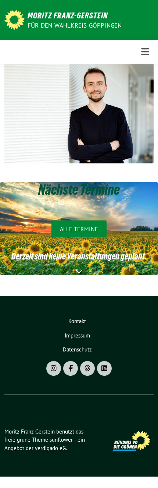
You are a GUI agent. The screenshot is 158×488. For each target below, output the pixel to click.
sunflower (61, 439)
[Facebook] (70, 368)
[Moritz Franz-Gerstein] (14, 19)
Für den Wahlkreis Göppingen (75, 25)
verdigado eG (50, 448)
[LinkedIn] (104, 368)
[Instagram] (53, 368)
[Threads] (87, 368)
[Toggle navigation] (145, 52)
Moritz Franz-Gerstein (68, 15)
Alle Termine (79, 229)
